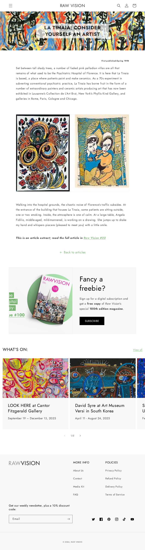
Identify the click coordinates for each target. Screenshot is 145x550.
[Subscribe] (68, 519)
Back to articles (75, 252)
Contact (77, 478)
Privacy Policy (113, 470)
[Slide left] (65, 436)
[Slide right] (80, 436)
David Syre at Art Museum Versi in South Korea (99, 408)
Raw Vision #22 (95, 238)
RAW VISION (76, 542)
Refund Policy (113, 478)
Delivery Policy (114, 486)
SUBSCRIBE (92, 321)
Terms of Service (115, 494)
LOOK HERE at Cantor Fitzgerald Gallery (29, 408)
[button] (10, 6)
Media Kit (78, 486)
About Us (78, 470)
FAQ (75, 494)
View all (137, 350)
